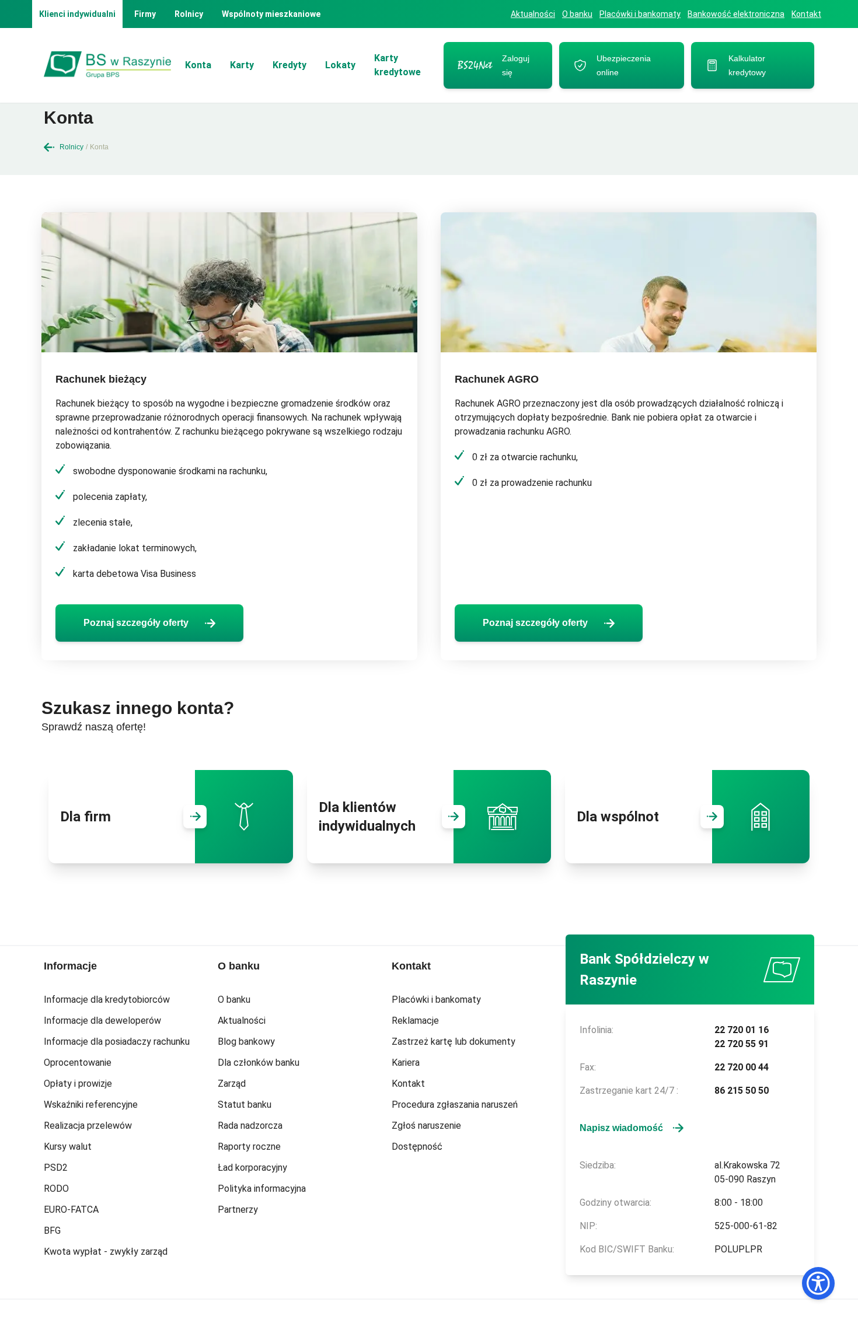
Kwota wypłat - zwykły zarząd (106, 1251)
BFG (52, 1230)
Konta (198, 65)
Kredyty (289, 65)
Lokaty (340, 65)
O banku (577, 14)
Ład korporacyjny (252, 1167)
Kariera (406, 1062)
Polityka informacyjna (262, 1188)
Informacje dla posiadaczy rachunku (117, 1041)
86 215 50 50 (741, 1090)
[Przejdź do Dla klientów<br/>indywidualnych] (453, 816)
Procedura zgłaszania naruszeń (455, 1104)
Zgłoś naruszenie (426, 1125)
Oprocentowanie (77, 1062)
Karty (242, 65)
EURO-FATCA (71, 1209)
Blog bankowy (246, 1041)
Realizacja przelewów (88, 1125)
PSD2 (56, 1167)
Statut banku (244, 1104)
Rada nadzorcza (250, 1125)
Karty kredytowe (397, 65)
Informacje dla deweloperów (102, 1020)
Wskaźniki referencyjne (91, 1104)
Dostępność (417, 1146)
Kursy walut (68, 1146)
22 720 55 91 (741, 1043)
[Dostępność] (818, 1283)
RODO (56, 1188)
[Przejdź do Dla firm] (195, 816)
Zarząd (232, 1083)
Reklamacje (415, 1020)
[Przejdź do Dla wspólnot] (712, 816)
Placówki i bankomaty (640, 14)
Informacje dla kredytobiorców (107, 999)
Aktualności (533, 14)
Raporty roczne (249, 1146)
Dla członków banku (258, 1062)
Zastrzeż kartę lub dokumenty (453, 1041)
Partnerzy (238, 1209)
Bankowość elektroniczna (736, 14)
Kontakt (806, 14)
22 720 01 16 (741, 1029)
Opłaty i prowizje (78, 1083)
